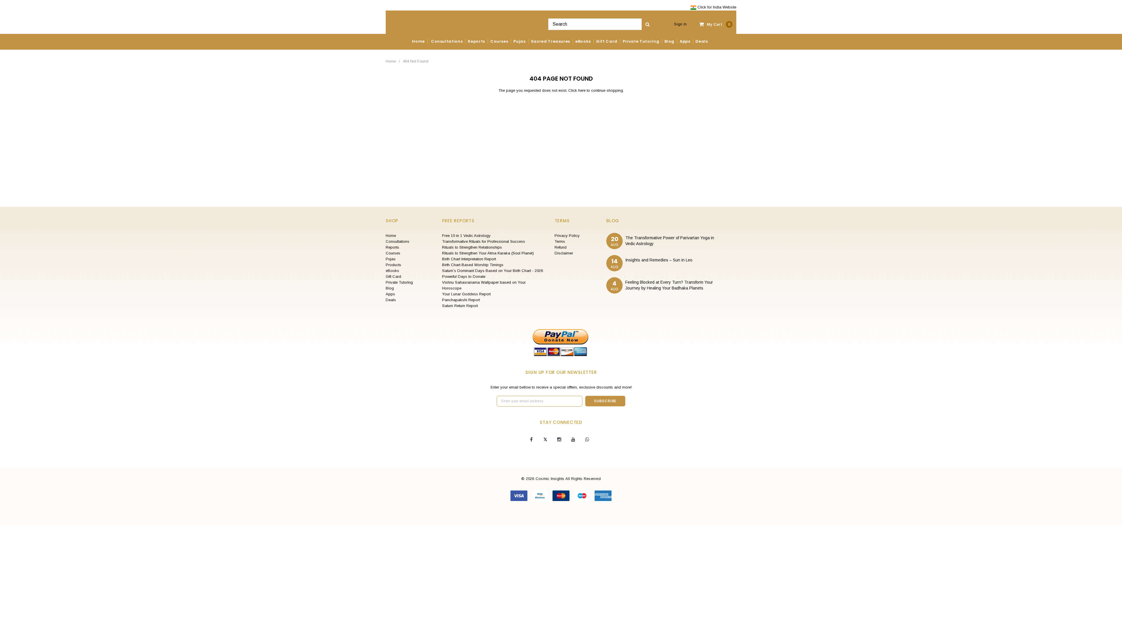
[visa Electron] (540, 495)
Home (391, 61)
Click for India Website (716, 7)
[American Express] (603, 495)
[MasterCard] (562, 495)
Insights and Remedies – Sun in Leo (658, 260)
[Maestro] (583, 495)
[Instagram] (559, 439)
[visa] (519, 495)
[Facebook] (531, 439)
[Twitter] (545, 439)
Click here (577, 90)
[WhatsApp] (587, 439)
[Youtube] (573, 439)
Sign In (680, 24)
